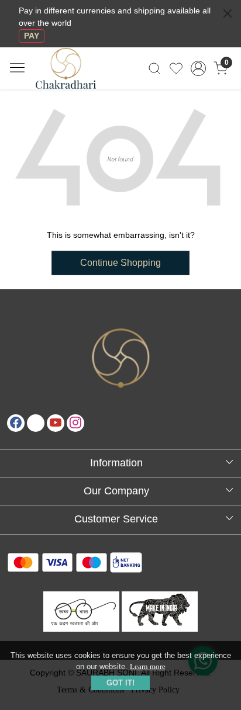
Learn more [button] (148, 666)
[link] (155, 68)
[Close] (227, 13)
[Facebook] (16, 423)
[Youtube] (55, 423)
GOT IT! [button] (120, 682)
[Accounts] (198, 68)
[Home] (76, 75)
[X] (35, 423)
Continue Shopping (120, 263)
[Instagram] (75, 423)
